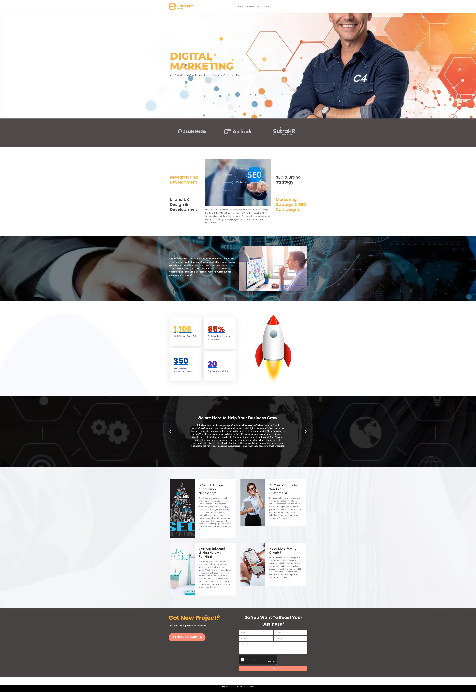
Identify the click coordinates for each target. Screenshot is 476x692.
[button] (170, 431)
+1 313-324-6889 (187, 637)
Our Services (253, 7)
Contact (268, 7)
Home (240, 7)
